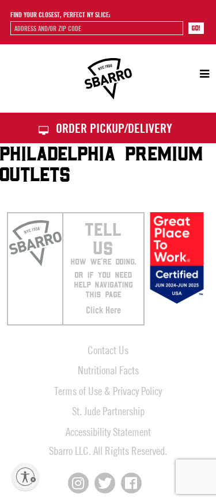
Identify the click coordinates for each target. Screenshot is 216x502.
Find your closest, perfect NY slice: (60, 14)
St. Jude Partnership (108, 410)
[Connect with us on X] (104, 483)
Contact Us (108, 350)
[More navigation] (199, 74)
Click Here (103, 310)
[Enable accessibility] (25, 476)
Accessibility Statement (108, 431)
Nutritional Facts (108, 370)
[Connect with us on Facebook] (131, 483)
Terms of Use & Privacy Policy (108, 390)
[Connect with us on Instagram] (78, 483)
